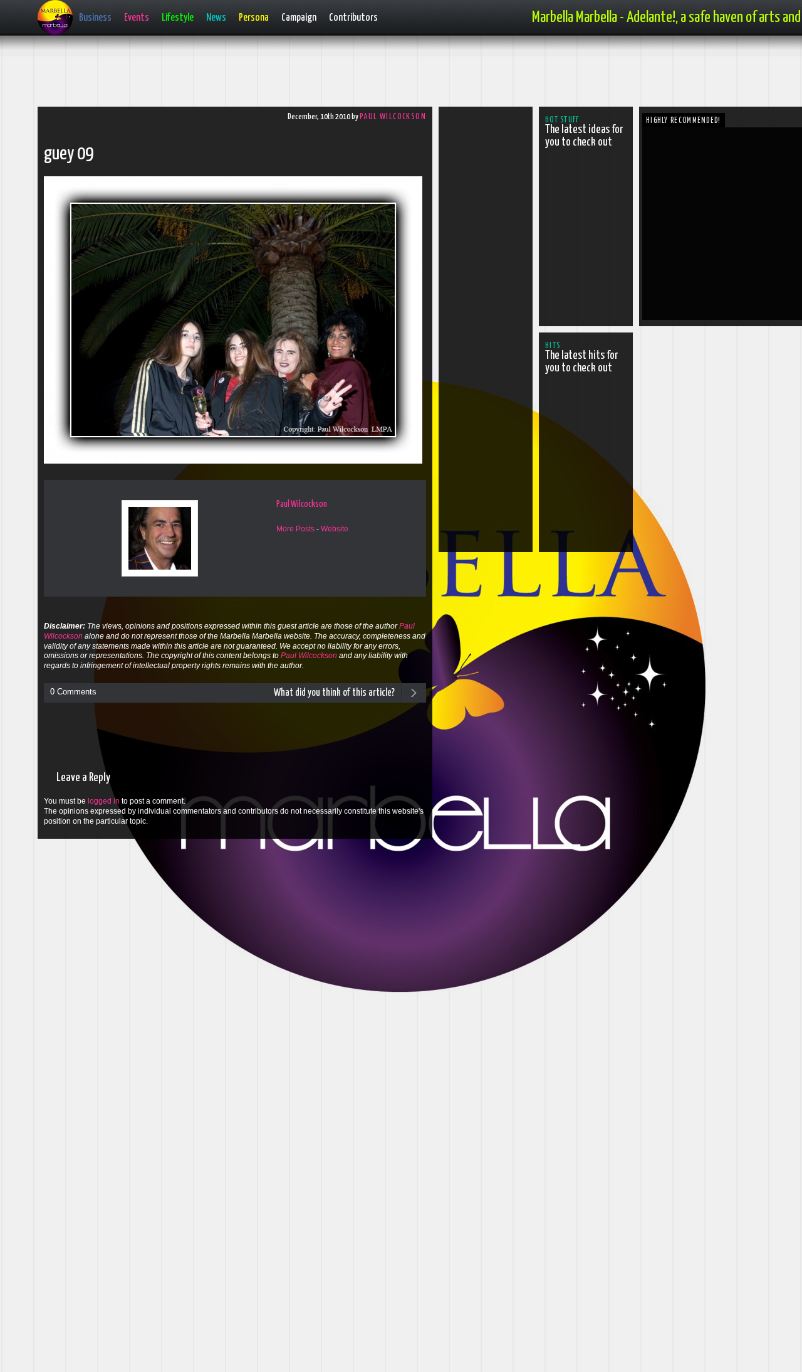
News (216, 18)
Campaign (298, 18)
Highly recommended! (683, 121)
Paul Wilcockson (393, 117)
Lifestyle (178, 18)
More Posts (295, 528)
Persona (254, 18)
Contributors (353, 18)
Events (136, 18)
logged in (104, 801)
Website (334, 528)
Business (95, 18)
